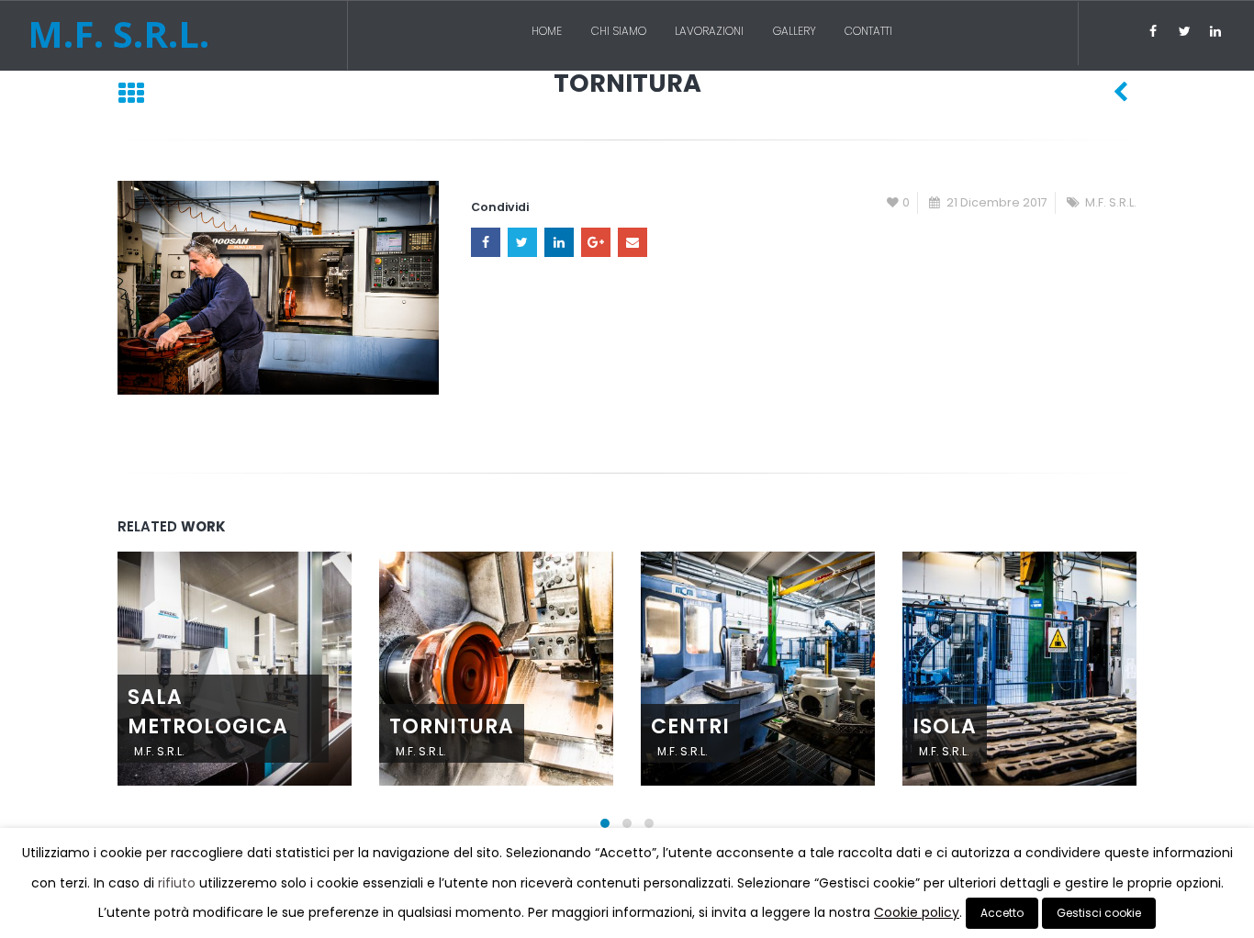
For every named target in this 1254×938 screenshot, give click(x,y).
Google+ (595, 242)
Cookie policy (916, 912)
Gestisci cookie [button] (1099, 913)
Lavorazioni (709, 31)
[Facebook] (1153, 31)
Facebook (485, 242)
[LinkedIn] (1215, 31)
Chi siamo (618, 31)
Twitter (522, 242)
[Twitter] (1184, 31)
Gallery (794, 31)
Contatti (868, 31)
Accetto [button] (1002, 913)
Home (547, 31)
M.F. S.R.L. (1110, 202)
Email (632, 242)
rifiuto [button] (177, 883)
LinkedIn (559, 242)
